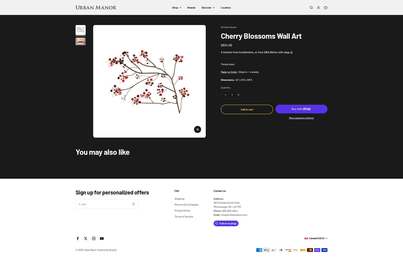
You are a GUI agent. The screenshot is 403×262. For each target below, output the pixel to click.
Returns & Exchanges (187, 204)
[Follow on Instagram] (94, 238)
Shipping (179, 198)
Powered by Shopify (107, 250)
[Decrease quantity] (225, 95)
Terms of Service (184, 216)
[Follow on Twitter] (86, 238)
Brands (191, 7)
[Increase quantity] (238, 95)
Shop (175, 7)
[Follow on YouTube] (102, 238)
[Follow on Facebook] (78, 238)
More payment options (301, 117)
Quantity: (226, 87)
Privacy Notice (182, 210)
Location (226, 7)
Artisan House (228, 27)
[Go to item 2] (81, 42)
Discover (206, 7)
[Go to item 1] (81, 30)
